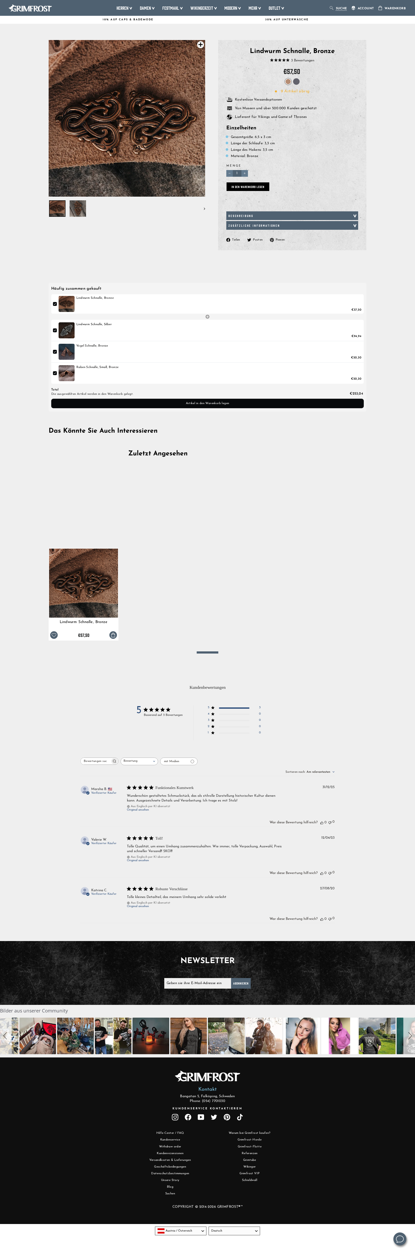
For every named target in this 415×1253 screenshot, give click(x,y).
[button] (6, 1036)
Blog (170, 1187)
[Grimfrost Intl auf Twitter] (214, 1117)
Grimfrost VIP (249, 1173)
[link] (67, 304)
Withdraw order (170, 1146)
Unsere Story (170, 1180)
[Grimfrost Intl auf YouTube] (201, 1117)
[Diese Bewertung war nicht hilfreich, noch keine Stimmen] (329, 822)
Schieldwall (249, 1180)
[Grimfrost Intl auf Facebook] (188, 1117)
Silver (296, 81)
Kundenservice (170, 1139)
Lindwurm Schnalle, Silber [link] (94, 324)
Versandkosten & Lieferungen (170, 1160)
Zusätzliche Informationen (254, 225)
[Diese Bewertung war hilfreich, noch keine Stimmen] (321, 822)
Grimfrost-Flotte (250, 1146)
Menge (233, 165)
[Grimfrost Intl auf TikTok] (240, 1117)
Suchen (170, 1193)
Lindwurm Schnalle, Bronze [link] (95, 298)
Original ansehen (138, 809)
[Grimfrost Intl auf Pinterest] (227, 1117)
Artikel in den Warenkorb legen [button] (207, 403)
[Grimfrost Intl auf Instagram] (175, 1117)
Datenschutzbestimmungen (170, 1173)
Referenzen (250, 1153)
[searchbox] (95, 761)
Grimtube (249, 1160)
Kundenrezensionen (170, 1153)
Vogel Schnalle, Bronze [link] (92, 345)
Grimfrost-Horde (250, 1139)
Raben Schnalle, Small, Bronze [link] (97, 367)
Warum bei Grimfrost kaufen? (250, 1133)
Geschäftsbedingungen (170, 1166)
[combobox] (139, 761)
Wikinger (249, 1166)
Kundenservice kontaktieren (207, 1108)
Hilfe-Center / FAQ (170, 1133)
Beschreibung (241, 215)
